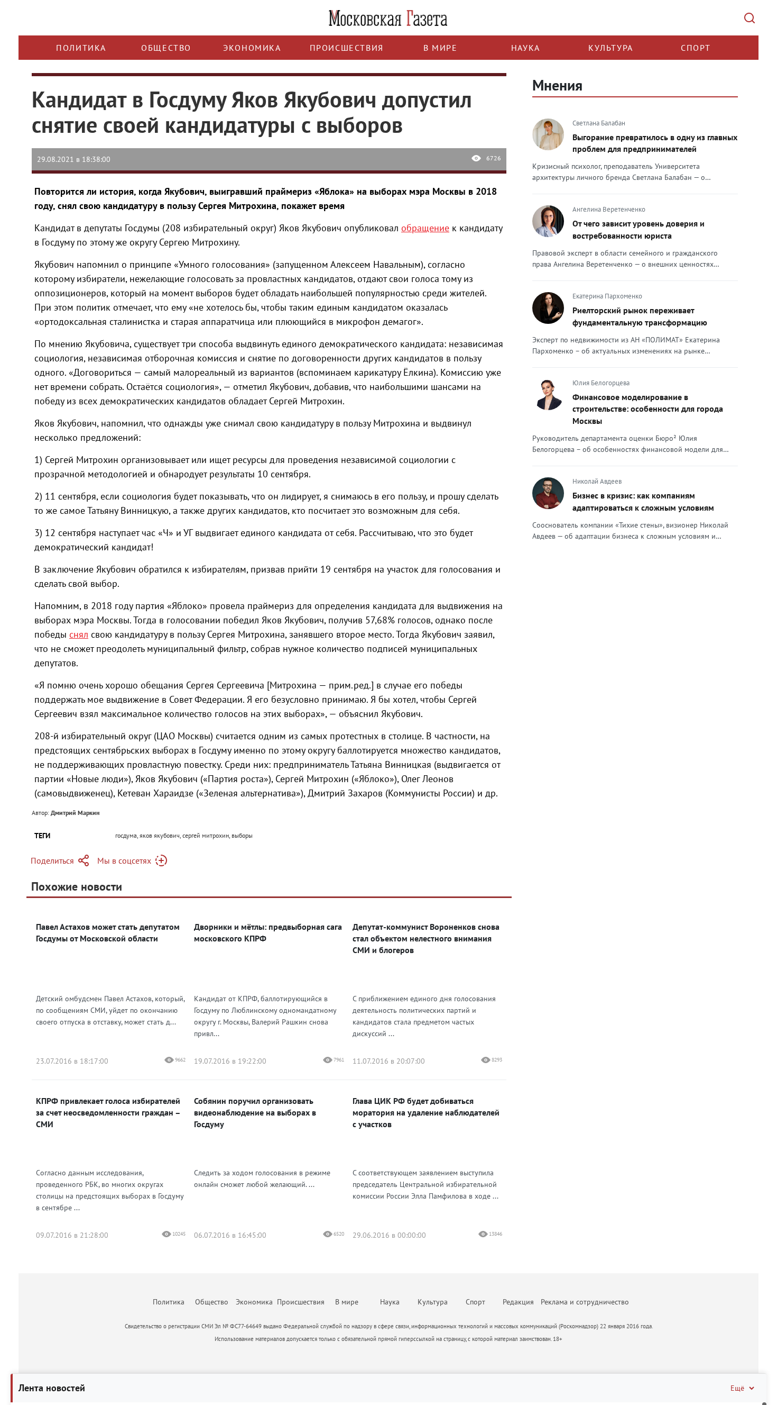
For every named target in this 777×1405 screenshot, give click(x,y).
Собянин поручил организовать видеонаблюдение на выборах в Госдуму (255, 1112)
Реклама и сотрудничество (585, 1302)
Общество (166, 47)
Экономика (252, 47)
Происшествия (347, 47)
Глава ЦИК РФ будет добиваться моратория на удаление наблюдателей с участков (426, 1112)
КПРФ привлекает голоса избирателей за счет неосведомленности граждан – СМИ (108, 1112)
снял (78, 634)
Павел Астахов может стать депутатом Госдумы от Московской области (108, 932)
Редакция (518, 1302)
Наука (525, 47)
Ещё (737, 1388)
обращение (425, 228)
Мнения (557, 85)
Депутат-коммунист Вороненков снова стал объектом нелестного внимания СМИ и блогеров (426, 938)
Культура (610, 47)
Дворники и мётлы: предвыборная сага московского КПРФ (268, 932)
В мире (440, 47)
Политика (81, 47)
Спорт (696, 47)
